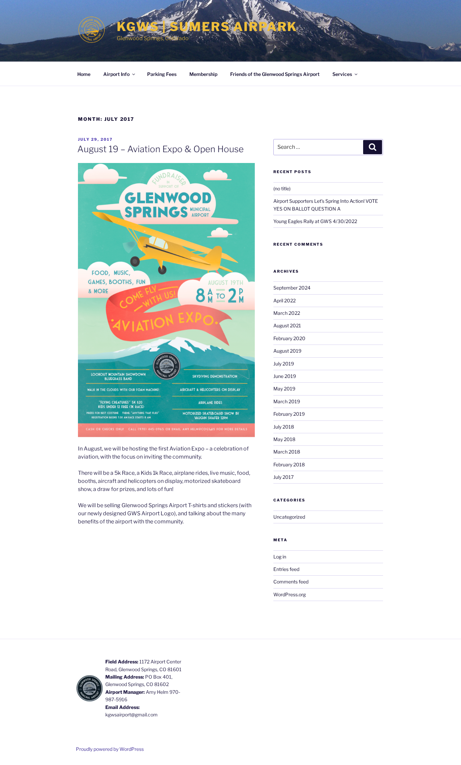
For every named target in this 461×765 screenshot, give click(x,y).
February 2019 (289, 414)
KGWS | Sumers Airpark (207, 26)
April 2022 (284, 300)
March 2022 (286, 313)
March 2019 (286, 401)
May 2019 (284, 388)
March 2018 (286, 452)
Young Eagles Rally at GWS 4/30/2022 (315, 221)
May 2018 (284, 439)
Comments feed (290, 581)
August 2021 (287, 325)
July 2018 (283, 427)
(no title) (282, 188)
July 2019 (283, 363)
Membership (203, 74)
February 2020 (289, 338)
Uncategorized (289, 517)
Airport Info (116, 74)
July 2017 (283, 477)
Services (342, 74)
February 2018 (289, 464)
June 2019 (284, 376)
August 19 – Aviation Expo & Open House (160, 149)
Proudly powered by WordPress (110, 749)
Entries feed (286, 569)
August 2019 (287, 351)
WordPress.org (289, 594)
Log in (279, 556)
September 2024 (291, 288)
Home (83, 74)
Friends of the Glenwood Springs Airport (275, 74)
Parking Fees (162, 74)
